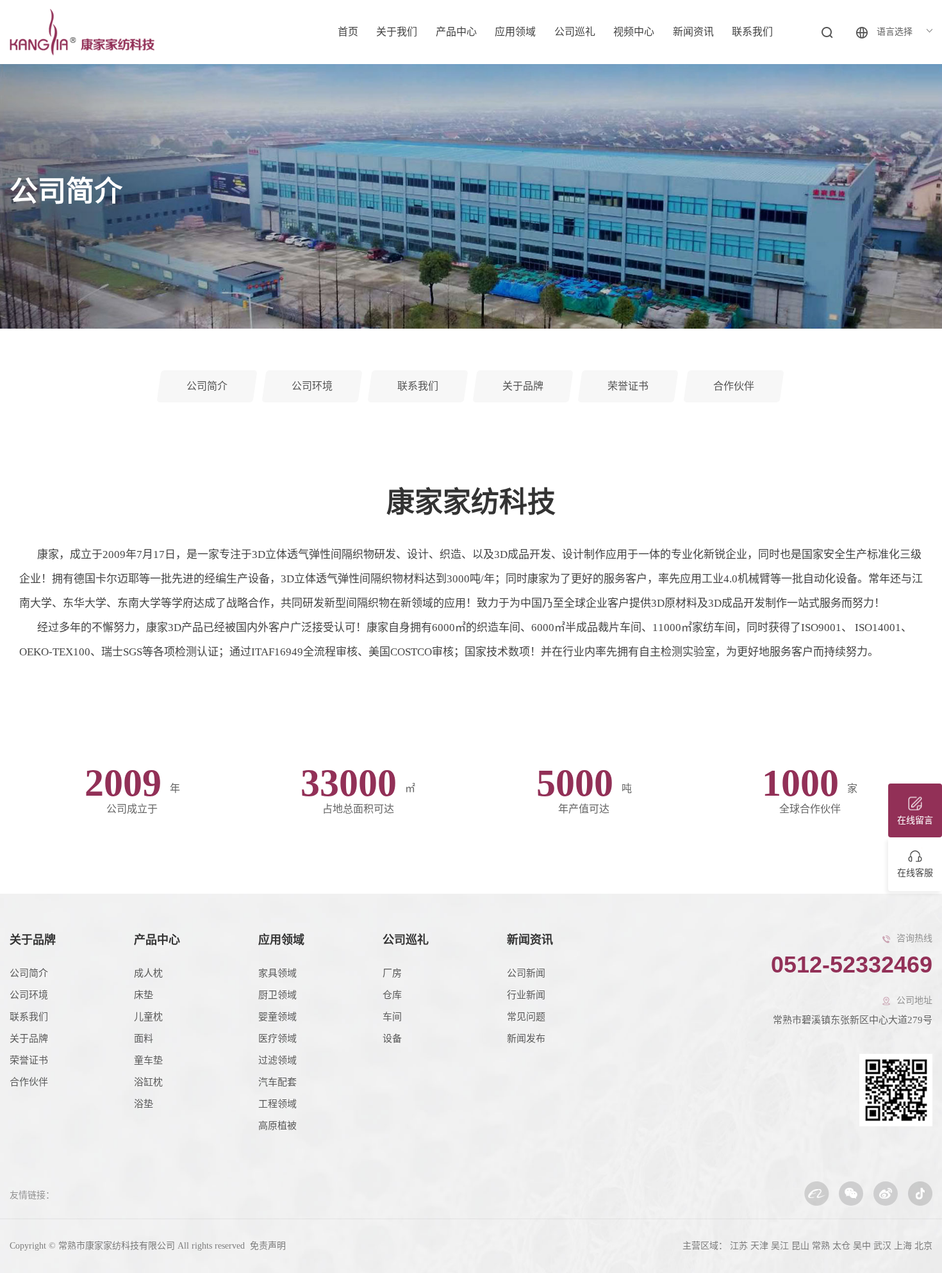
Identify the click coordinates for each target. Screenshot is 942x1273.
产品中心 (456, 31)
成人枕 (148, 973)
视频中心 (633, 31)
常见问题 (526, 1017)
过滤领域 (277, 1060)
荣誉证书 (29, 1060)
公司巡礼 (574, 31)
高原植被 (277, 1126)
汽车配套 (277, 1082)
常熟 (821, 1246)
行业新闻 (526, 995)
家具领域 (277, 973)
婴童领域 (277, 1017)
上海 (903, 1246)
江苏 (739, 1246)
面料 (143, 1038)
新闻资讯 (693, 31)
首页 (348, 31)
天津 (759, 1246)
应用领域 (515, 31)
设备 (392, 1038)
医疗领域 (277, 1038)
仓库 (392, 995)
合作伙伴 (29, 1082)
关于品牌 (33, 939)
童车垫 (148, 1060)
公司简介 (29, 973)
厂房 (392, 973)
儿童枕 (148, 1017)
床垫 (143, 995)
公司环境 (29, 995)
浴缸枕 (148, 1082)
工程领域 (277, 1104)
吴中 (862, 1246)
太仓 (841, 1246)
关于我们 (396, 31)
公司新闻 (526, 973)
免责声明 (266, 1246)
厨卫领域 (277, 995)
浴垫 (143, 1104)
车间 (392, 1017)
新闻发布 (526, 1038)
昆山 (800, 1246)
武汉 (882, 1246)
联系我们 (752, 31)
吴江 (780, 1246)
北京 (923, 1246)
